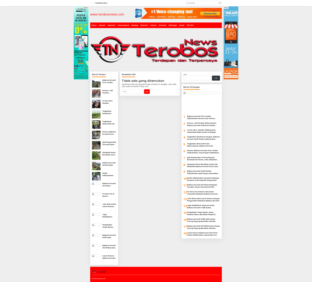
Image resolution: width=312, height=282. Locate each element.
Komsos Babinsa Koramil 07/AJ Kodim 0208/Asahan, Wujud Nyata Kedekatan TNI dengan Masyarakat (109, 133)
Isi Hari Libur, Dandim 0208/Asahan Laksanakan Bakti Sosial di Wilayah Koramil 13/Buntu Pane (109, 102)
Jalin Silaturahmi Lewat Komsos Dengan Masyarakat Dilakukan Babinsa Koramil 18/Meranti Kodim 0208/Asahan (109, 205)
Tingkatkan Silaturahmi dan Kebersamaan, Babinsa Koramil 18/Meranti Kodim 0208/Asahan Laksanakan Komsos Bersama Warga (109, 122)
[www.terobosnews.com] (99, 271)
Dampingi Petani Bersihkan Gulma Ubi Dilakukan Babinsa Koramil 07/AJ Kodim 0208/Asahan (109, 153)
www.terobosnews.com (107, 14)
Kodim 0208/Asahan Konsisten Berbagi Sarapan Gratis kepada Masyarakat (108, 174)
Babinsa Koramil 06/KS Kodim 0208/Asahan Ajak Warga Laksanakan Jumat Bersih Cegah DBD (109, 164)
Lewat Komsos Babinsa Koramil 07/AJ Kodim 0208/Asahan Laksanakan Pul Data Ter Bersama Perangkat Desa (109, 257)
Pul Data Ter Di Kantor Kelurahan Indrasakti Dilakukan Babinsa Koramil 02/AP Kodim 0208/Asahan (109, 195)
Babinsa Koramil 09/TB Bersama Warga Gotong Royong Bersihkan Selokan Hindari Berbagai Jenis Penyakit (109, 246)
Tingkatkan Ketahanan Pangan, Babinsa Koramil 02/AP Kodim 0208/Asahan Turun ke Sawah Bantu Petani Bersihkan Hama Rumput (109, 112)
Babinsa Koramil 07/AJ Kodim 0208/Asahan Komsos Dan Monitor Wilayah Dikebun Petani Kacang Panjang (109, 81)
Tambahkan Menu (101, 3)
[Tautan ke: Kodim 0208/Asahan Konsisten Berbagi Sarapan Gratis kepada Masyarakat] (96, 176)
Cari (184, 74)
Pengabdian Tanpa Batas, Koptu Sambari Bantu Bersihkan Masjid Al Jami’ (109, 226)
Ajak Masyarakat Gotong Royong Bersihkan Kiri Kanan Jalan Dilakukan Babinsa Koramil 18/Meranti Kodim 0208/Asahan (109, 143)
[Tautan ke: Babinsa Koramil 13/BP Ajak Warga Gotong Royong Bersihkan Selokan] (96, 238)
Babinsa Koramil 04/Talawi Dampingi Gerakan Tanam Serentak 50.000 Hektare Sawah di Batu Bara (109, 184)
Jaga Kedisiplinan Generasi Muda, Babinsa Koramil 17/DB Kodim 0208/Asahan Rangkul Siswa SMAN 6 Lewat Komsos (109, 215)
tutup (86, 8)
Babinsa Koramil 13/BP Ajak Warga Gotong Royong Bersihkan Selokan (109, 236)
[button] (220, 3)
